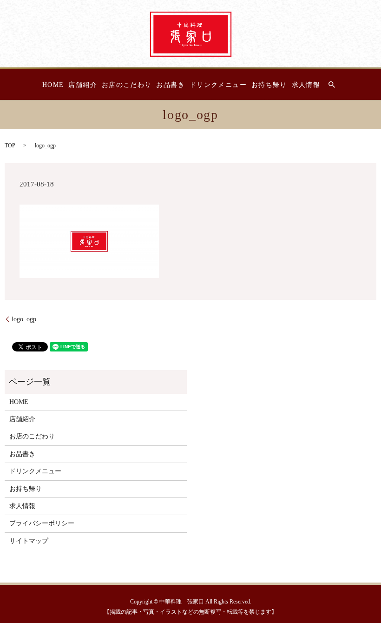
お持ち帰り (269, 84)
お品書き (170, 84)
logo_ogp (24, 319)
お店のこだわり (127, 84)
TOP (10, 145)
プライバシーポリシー (41, 523)
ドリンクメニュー (218, 84)
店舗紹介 (82, 84)
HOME (53, 84)
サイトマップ (28, 540)
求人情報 (306, 84)
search (332, 85)
